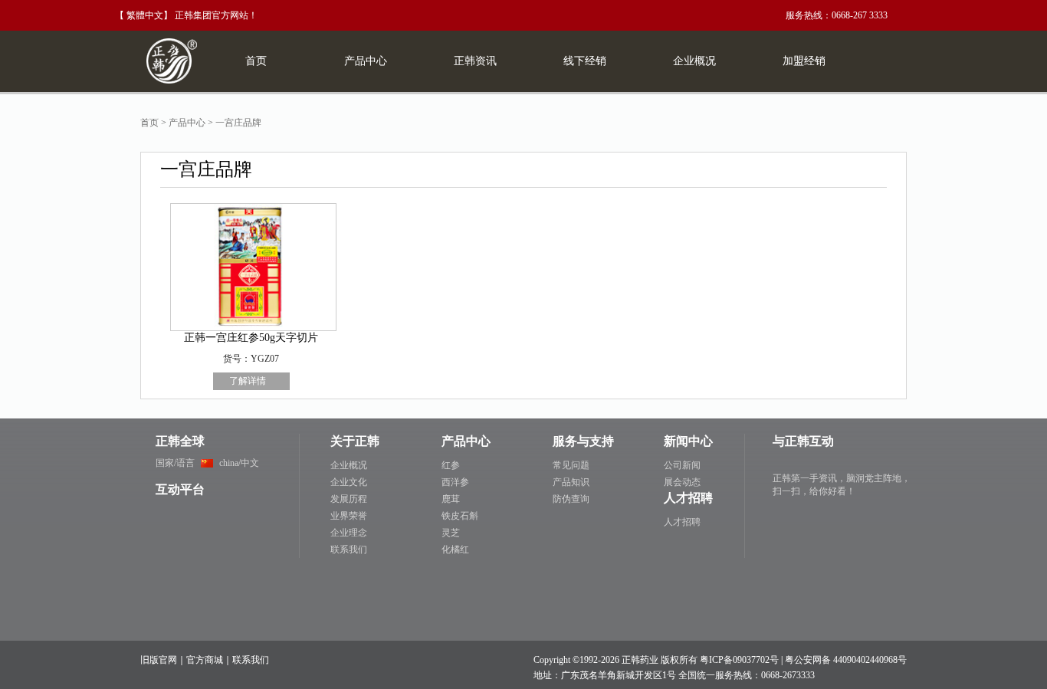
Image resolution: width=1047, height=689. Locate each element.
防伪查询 (571, 499)
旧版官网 (158, 660)
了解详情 (247, 381)
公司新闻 (682, 465)
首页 (149, 122)
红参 (450, 465)
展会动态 (682, 482)
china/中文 (239, 463)
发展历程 (348, 499)
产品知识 (571, 482)
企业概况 (348, 465)
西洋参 (455, 482)
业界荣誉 (348, 515)
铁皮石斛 (459, 515)
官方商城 (204, 660)
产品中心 (187, 122)
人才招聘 (682, 522)
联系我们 (348, 549)
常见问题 (571, 465)
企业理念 (348, 532)
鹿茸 (450, 499)
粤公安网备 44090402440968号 (846, 660)
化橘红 (455, 549)
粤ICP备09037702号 (739, 660)
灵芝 (450, 532)
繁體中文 (144, 15)
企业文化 (348, 482)
